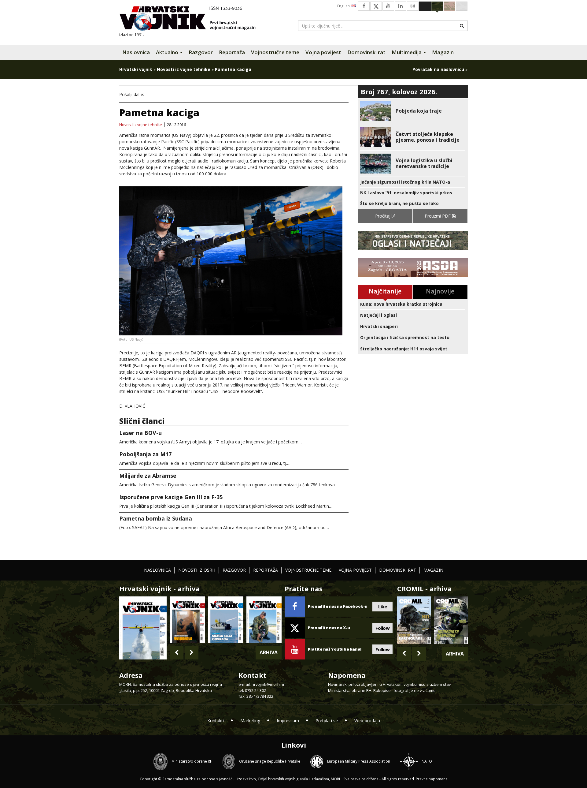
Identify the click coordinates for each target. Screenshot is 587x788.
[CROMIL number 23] (414, 620)
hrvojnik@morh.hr (268, 684)
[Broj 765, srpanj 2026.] (187, 619)
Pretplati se (327, 720)
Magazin (443, 52)
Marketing (250, 720)
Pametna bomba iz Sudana (155, 518)
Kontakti (215, 720)
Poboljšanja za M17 (145, 454)
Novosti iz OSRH (196, 570)
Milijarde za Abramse (147, 475)
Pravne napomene (432, 779)
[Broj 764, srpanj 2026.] (225, 619)
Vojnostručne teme (275, 52)
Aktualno (167, 52)
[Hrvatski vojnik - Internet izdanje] (191, 19)
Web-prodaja (367, 720)
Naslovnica (136, 52)
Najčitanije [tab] (385, 291)
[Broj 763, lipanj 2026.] (264, 619)
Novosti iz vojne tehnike (183, 69)
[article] (412, 111)
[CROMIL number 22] (451, 620)
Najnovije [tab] (440, 291)
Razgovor (201, 52)
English (344, 6)
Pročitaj (383, 216)
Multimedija (407, 52)
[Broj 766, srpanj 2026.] (143, 627)
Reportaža (232, 52)
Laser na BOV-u (140, 432)
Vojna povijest (323, 52)
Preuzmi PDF (438, 216)
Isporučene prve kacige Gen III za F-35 (171, 497)
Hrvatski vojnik (135, 69)
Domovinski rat (366, 52)
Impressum (288, 720)
